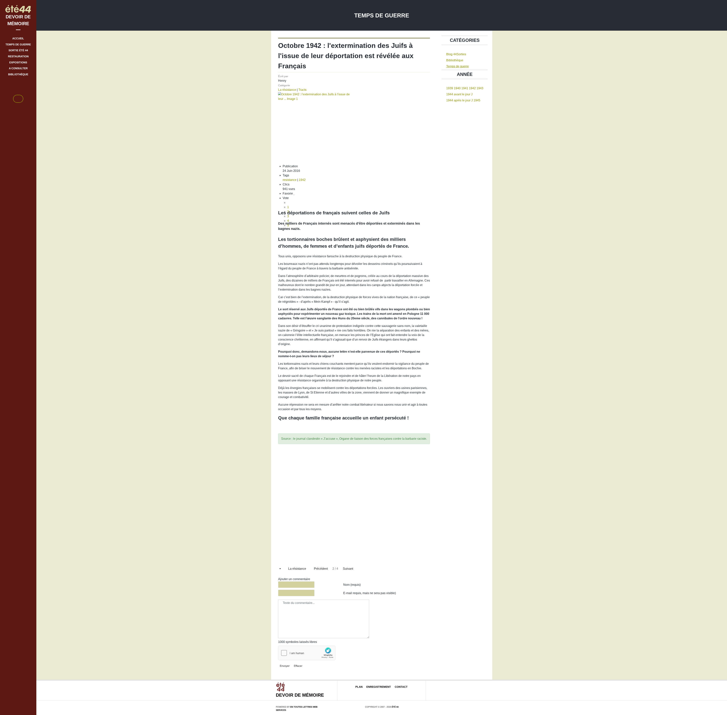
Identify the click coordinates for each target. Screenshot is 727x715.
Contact (401, 686)
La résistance (287, 89)
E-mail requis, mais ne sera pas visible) (369, 593)
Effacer (298, 665)
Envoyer (285, 665)
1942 (302, 179)
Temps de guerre (457, 66)
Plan (359, 686)
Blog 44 (451, 54)
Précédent (320, 568)
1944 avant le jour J (459, 94)
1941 (464, 88)
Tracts (302, 89)
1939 (449, 88)
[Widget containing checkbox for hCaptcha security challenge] (306, 653)
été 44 (395, 707)
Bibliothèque (454, 60)
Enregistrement (378, 686)
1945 (476, 100)
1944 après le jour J (459, 100)
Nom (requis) (352, 584)
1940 (457, 88)
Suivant (348, 568)
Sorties (461, 54)
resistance (289, 179)
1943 (480, 88)
